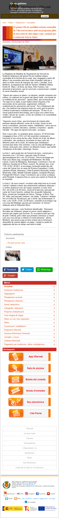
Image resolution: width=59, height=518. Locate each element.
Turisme (29, 438)
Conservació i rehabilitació (15, 326)
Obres (6, 323)
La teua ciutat (29, 433)
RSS (19, 498)
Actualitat (31, 23)
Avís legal (52, 498)
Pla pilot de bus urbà (16, 243)
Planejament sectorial (13, 297)
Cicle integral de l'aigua (13, 315)
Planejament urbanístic (13, 301)
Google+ (12, 275)
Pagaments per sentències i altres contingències (24, 344)
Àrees (10, 23)
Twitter (28, 269)
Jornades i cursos (11, 337)
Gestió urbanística (11, 304)
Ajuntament (29, 453)
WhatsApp (46, 269)
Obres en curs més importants (16, 319)
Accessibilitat (31, 502)
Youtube (52, 494)
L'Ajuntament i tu (30, 448)
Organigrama (9, 294)
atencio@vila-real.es (29, 484)
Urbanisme (20, 23)
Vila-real (29, 428)
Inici (4, 23)
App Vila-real (11, 494)
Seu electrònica (29, 463)
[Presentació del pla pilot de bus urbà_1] (12, 261)
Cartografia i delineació (13, 308)
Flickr (22, 494)
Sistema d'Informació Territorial (17, 333)
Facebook (11, 269)
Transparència (29, 443)
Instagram (31, 494)
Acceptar (45, 16)
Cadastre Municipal (12, 341)
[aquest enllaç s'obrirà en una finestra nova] (29, 408)
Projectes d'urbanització (14, 312)
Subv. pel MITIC (27, 498)
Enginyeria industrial (12, 330)
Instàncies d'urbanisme (13, 290)
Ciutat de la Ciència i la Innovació (29, 467)
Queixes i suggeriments (40, 498)
